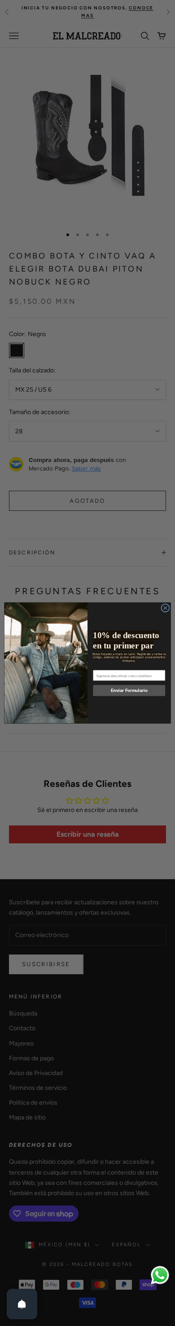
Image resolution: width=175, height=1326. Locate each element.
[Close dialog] (165, 608)
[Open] (22, 1304)
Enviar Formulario (129, 690)
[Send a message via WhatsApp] (160, 1275)
